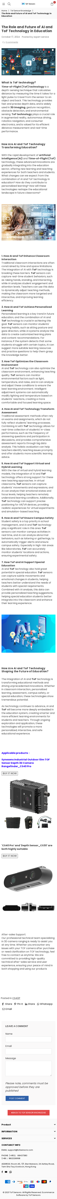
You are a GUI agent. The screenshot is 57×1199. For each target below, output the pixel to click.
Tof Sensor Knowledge (20, 10)
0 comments (12, 42)
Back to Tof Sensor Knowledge (29, 1112)
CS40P (16, 998)
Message (10, 1058)
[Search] (9, 4)
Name (8, 1034)
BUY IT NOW (10, 773)
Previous (9, 1013)
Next (50, 1013)
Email (8, 1046)
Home (4, 10)
